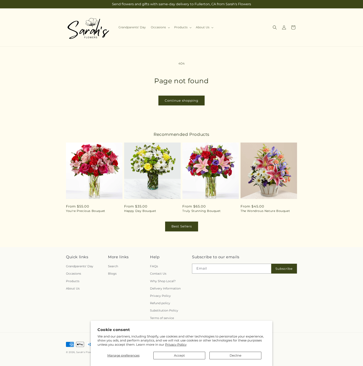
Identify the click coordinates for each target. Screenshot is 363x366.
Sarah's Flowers (86, 352)
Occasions (73, 273)
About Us (73, 288)
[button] (160, 27)
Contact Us (158, 273)
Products (72, 281)
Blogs (112, 273)
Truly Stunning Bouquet (201, 211)
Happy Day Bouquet (140, 211)
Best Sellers (181, 226)
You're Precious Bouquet (85, 211)
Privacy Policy (176, 345)
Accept (179, 355)
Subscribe (284, 269)
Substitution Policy (164, 310)
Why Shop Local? (163, 281)
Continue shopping (181, 101)
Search (113, 266)
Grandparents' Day (79, 266)
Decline (235, 355)
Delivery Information (165, 288)
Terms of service (162, 318)
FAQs (154, 266)
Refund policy (160, 303)
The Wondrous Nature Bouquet (265, 211)
